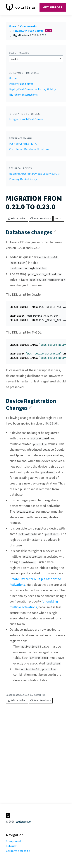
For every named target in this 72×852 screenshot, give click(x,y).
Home (12, 26)
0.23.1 (14, 59)
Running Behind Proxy (23, 179)
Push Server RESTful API (24, 144)
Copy (60, 305)
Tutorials (12, 846)
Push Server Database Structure (29, 149)
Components (28, 26)
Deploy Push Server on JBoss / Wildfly (32, 89)
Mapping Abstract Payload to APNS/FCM (34, 174)
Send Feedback (42, 218)
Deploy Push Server (21, 84)
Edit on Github (18, 218)
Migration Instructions (23, 95)
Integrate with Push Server (26, 119)
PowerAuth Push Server (28, 31)
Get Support (52, 7)
